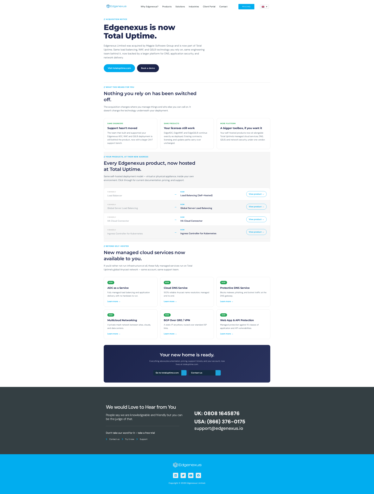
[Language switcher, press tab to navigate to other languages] (264, 6)
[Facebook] (198, 475)
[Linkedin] (175, 475)
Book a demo (148, 68)
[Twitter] (183, 475)
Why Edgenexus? (149, 6)
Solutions (180, 6)
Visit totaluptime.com (119, 68)
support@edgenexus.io (218, 428)
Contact (223, 6)
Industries (194, 6)
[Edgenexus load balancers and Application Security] (187, 464)
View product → (256, 194)
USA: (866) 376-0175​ (219, 421)
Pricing (246, 7)
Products (167, 6)
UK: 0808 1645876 (217, 413)
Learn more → (114, 301)
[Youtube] (190, 475)
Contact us (196, 372)
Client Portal (209, 6)
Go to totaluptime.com (167, 372)
